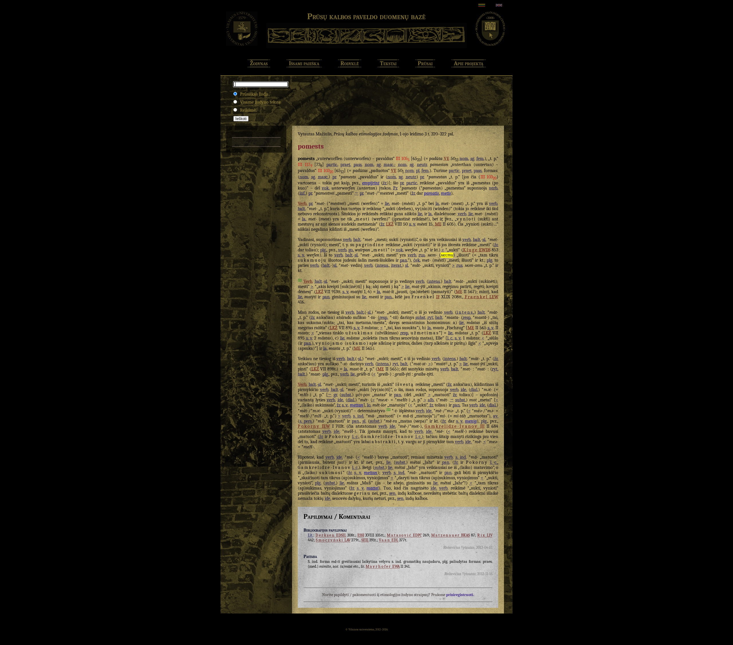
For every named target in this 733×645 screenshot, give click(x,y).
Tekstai (388, 63)
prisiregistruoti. (460, 594)
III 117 (305, 164)
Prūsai (425, 63)
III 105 (402, 158)
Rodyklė (349, 63)
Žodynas (259, 63)
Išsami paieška (304, 63)
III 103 (325, 170)
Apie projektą (468, 63)
